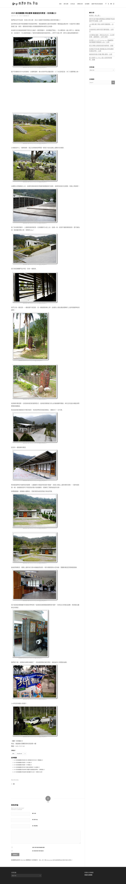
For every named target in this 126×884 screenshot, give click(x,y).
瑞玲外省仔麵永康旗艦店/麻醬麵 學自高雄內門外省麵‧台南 (102, 20)
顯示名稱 (34, 813)
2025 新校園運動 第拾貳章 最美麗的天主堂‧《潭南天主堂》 (28, 772)
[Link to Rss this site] (108, 3)
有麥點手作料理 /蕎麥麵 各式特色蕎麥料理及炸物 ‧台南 (101, 50)
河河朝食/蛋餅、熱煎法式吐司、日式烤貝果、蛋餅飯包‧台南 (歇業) (101, 36)
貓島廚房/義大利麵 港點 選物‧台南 (100, 54)
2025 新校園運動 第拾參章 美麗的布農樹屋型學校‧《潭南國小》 (29, 769)
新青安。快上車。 (95, 16)
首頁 (60, 4)
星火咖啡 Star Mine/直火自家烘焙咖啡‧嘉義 (100, 59)
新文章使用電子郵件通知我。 (38, 851)
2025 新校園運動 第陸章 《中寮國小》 (23, 765)
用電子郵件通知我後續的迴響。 (38, 847)
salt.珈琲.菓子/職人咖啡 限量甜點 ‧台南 (101, 25)
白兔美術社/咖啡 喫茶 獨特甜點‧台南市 (101, 30)
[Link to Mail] (111, 3)
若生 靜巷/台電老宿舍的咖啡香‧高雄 (101, 46)
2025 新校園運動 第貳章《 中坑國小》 (23, 762)
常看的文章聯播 (88, 875)
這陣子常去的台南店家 (97, 4)
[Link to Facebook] (106, 3)
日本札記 (72, 4)
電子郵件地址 (35, 819)
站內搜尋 (87, 4)
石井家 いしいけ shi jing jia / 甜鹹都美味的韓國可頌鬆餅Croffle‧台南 (101, 41)
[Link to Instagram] (113, 3)
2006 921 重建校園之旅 (24, 15)
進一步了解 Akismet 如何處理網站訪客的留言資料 (55, 860)
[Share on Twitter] (13, 784)
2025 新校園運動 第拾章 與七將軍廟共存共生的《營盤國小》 (28, 760)
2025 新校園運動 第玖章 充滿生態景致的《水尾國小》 (27, 767)
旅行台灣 (66, 4)
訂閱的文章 (80, 4)
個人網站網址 (35, 825)
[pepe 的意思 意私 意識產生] (25, 4)
